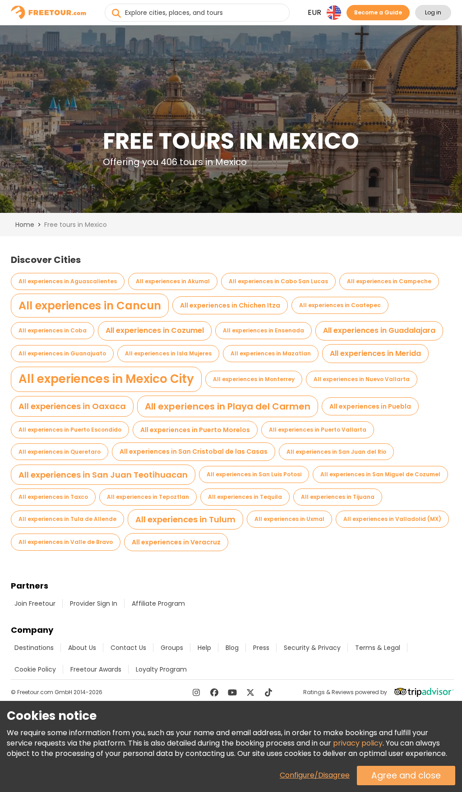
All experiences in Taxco (53, 497)
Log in (433, 12)
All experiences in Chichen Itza (230, 305)
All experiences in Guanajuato (62, 353)
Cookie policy (35, 669)
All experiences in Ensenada (263, 330)
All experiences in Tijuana (337, 497)
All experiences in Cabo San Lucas (278, 281)
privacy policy (358, 743)
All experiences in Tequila (245, 497)
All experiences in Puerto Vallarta (317, 429)
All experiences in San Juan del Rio (336, 452)
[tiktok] (268, 692)
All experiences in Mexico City (106, 379)
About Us (82, 647)
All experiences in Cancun (89, 305)
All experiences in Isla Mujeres (168, 353)
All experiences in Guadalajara (379, 330)
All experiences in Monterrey (254, 379)
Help (204, 647)
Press (261, 647)
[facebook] (214, 692)
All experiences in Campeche (389, 281)
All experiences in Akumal (173, 281)
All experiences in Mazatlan (271, 353)
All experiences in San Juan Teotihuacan (103, 474)
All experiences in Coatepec (340, 305)
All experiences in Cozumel (155, 330)
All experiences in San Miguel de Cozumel (380, 474)
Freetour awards (95, 669)
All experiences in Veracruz (176, 542)
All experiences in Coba (52, 330)
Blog (232, 647)
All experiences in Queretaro (59, 452)
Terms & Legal (377, 647)
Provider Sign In (93, 603)
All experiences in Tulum (185, 519)
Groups (172, 647)
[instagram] (196, 692)
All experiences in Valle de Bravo (65, 542)
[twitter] (250, 692)
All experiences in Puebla (370, 406)
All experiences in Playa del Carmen (227, 406)
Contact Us (128, 647)
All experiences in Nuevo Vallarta (362, 379)
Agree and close (406, 775)
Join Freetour (34, 603)
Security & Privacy (312, 647)
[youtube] (232, 692)
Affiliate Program (158, 603)
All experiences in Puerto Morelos (195, 429)
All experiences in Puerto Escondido (69, 429)
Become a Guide (378, 12)
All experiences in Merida (375, 353)
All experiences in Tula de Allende (67, 519)
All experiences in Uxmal (289, 519)
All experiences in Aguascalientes (67, 281)
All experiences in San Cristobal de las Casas (194, 451)
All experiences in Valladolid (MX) (392, 519)
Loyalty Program (161, 669)
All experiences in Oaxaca (72, 406)
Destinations (34, 647)
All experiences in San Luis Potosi (254, 474)
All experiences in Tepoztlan (148, 497)
